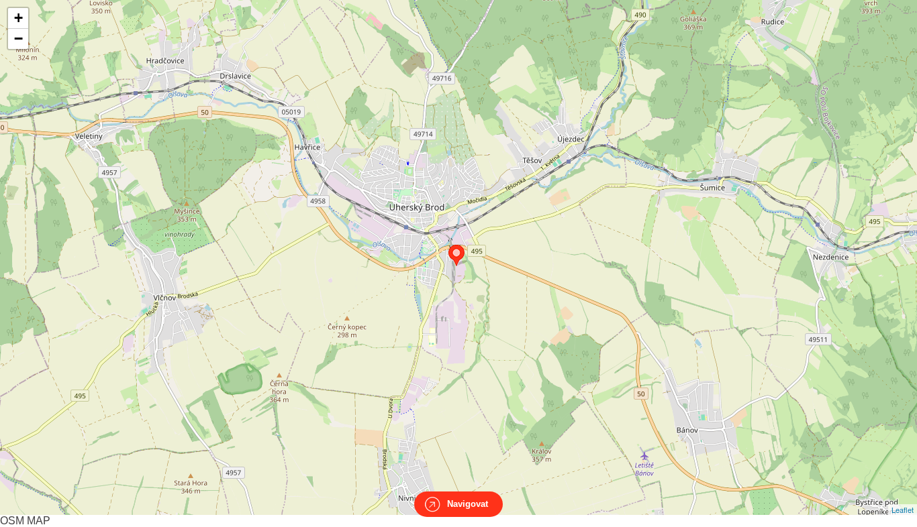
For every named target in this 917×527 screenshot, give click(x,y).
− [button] (18, 38)
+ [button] (18, 17)
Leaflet (902, 509)
